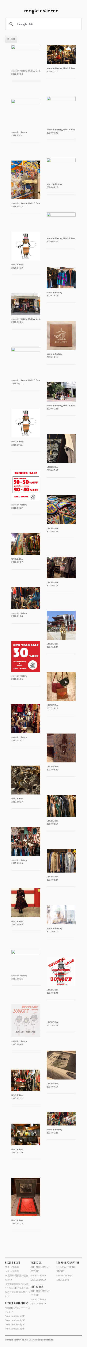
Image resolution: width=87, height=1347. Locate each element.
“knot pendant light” (15, 1316)
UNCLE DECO (38, 1279)
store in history (19, 71)
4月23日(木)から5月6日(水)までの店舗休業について (17, 1292)
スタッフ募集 (12, 1267)
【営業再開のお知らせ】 (18, 1284)
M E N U (11, 39)
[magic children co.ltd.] (43, 11)
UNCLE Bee (34, 71)
